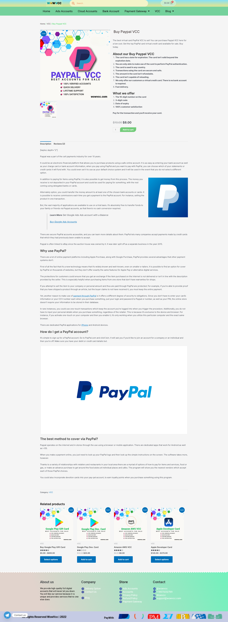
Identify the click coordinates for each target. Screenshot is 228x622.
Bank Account (111, 11)
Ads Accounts (64, 11)
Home (46, 11)
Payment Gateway (136, 11)
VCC (157, 11)
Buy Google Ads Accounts (63, 221)
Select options (51, 559)
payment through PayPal (84, 296)
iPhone (84, 325)
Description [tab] (45, 144)
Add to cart (128, 129)
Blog (168, 11)
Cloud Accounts (87, 11)
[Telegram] (7, 615)
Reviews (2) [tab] (59, 144)
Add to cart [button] (86, 559)
